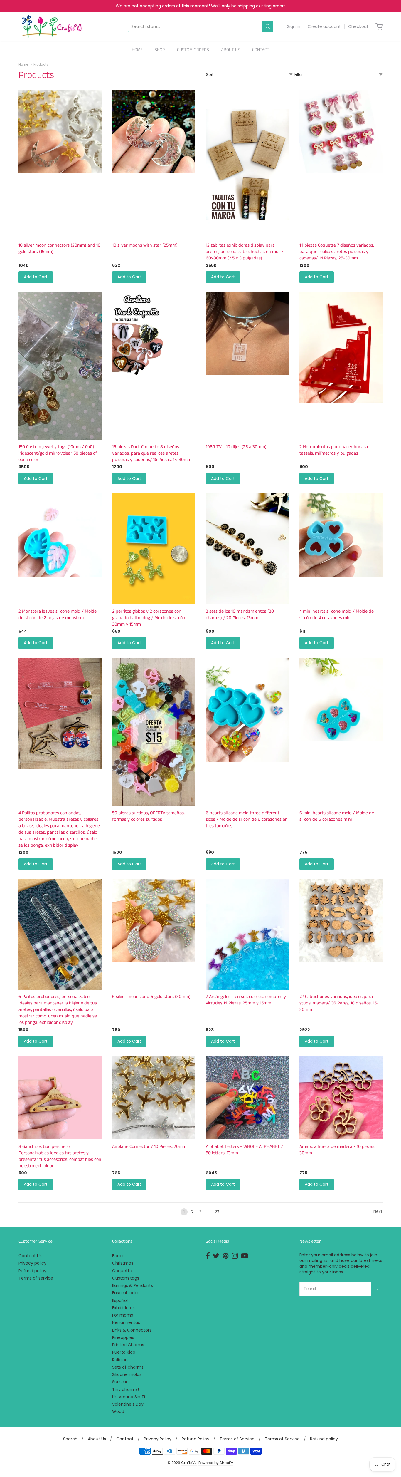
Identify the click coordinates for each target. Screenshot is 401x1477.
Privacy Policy (157, 1439)
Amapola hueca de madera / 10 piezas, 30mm (337, 1149)
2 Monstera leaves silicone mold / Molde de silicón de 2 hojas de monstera (57, 614)
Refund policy (32, 1271)
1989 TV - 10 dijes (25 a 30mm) (236, 446)
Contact (125, 1439)
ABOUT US (230, 50)
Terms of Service (237, 1439)
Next (378, 1211)
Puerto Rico (123, 1352)
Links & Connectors (131, 1330)
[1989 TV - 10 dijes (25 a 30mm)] (247, 333)
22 (217, 1212)
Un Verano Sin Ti (128, 1397)
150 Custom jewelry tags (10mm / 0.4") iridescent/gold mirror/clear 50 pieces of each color (57, 453)
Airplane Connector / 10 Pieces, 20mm (149, 1146)
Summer (121, 1382)
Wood (118, 1411)
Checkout (358, 26)
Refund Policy (195, 1439)
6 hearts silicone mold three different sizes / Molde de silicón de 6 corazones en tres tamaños (247, 819)
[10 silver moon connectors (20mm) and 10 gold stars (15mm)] (60, 131)
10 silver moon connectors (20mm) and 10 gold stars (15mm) (59, 248)
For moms (122, 1315)
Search (70, 1439)
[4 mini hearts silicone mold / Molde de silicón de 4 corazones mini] (341, 534)
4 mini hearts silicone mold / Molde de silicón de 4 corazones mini (336, 614)
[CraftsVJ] (51, 26)
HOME (137, 50)
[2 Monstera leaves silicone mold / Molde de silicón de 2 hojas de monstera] (60, 534)
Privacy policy (32, 1263)
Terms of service (35, 1278)
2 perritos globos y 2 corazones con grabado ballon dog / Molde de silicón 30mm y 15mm (148, 618)
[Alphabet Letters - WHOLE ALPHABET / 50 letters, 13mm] (247, 1097)
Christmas (122, 1263)
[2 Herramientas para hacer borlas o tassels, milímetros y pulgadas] (341, 347)
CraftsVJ (189, 1462)
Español (120, 1300)
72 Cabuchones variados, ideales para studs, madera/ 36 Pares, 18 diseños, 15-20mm (339, 1003)
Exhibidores (123, 1308)
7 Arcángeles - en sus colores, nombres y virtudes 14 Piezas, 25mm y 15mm (246, 1000)
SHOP (160, 50)
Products (40, 64)
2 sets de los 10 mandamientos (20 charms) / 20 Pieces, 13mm (240, 614)
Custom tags (125, 1278)
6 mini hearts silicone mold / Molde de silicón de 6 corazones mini (336, 816)
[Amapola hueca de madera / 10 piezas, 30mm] (341, 1097)
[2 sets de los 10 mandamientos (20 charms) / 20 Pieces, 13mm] (247, 548)
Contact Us (30, 1256)
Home (23, 64)
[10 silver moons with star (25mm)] (153, 131)
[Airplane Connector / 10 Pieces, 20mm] (153, 1097)
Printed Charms (128, 1345)
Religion (120, 1360)
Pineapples (123, 1337)
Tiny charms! (125, 1389)
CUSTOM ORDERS (193, 50)
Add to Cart (36, 277)
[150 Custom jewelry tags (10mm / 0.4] (60, 366)
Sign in (293, 26)
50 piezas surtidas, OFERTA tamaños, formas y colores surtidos (148, 816)
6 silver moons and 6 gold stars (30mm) (151, 996)
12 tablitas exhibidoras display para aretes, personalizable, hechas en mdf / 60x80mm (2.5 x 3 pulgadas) (245, 252)
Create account (324, 26)
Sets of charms (128, 1367)
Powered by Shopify (215, 1462)
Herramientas (126, 1322)
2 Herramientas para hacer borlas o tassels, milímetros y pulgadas (334, 450)
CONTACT (260, 50)
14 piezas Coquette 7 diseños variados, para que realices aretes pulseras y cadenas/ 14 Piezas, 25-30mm (336, 252)
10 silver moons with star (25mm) (145, 245)
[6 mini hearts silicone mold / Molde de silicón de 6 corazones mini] (341, 699)
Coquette (122, 1271)
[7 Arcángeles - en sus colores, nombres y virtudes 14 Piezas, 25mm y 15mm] (247, 934)
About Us (97, 1439)
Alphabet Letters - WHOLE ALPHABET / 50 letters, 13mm (244, 1149)
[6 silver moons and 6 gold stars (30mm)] (153, 920)
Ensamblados (125, 1293)
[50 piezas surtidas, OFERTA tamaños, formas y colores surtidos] (153, 732)
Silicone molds (126, 1374)
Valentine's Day (128, 1404)
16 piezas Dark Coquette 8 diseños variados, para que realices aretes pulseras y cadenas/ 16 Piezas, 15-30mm (151, 453)
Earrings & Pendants (132, 1285)
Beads (118, 1256)
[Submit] (267, 26)
